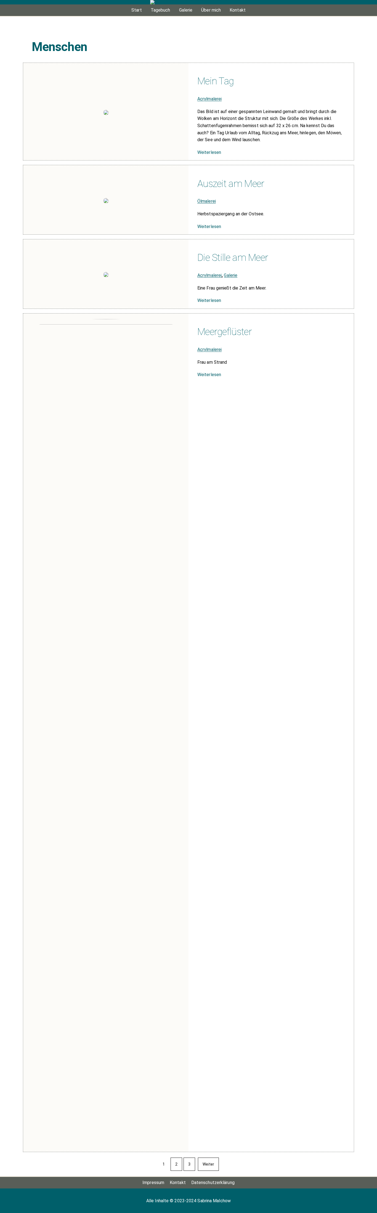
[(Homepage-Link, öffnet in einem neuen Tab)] (188, 2)
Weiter (208, 1164)
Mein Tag (215, 81)
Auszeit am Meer (230, 183)
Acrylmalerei (209, 98)
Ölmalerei (206, 201)
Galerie (230, 275)
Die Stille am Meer (232, 257)
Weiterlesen (209, 152)
